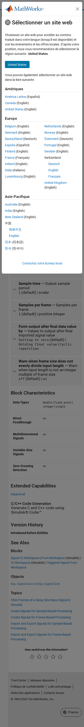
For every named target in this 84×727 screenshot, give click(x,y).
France (10, 157)
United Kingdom (55, 182)
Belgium (10, 126)
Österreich (51, 139)
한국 (8, 248)
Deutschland (13, 139)
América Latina (15, 97)
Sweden (49, 151)
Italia (8, 170)
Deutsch (54, 164)
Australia (11, 204)
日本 (8, 242)
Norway (49, 132)
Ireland (10, 164)
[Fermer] (77, 9)
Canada (10, 103)
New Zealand (14, 217)
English (53, 170)
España (10, 145)
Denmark (11, 132)
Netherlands (52, 126)
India (8, 210)
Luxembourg (14, 176)
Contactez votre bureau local (42, 263)
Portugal (50, 145)
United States (14, 109)
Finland (10, 151)
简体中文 (15, 229)
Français (54, 176)
